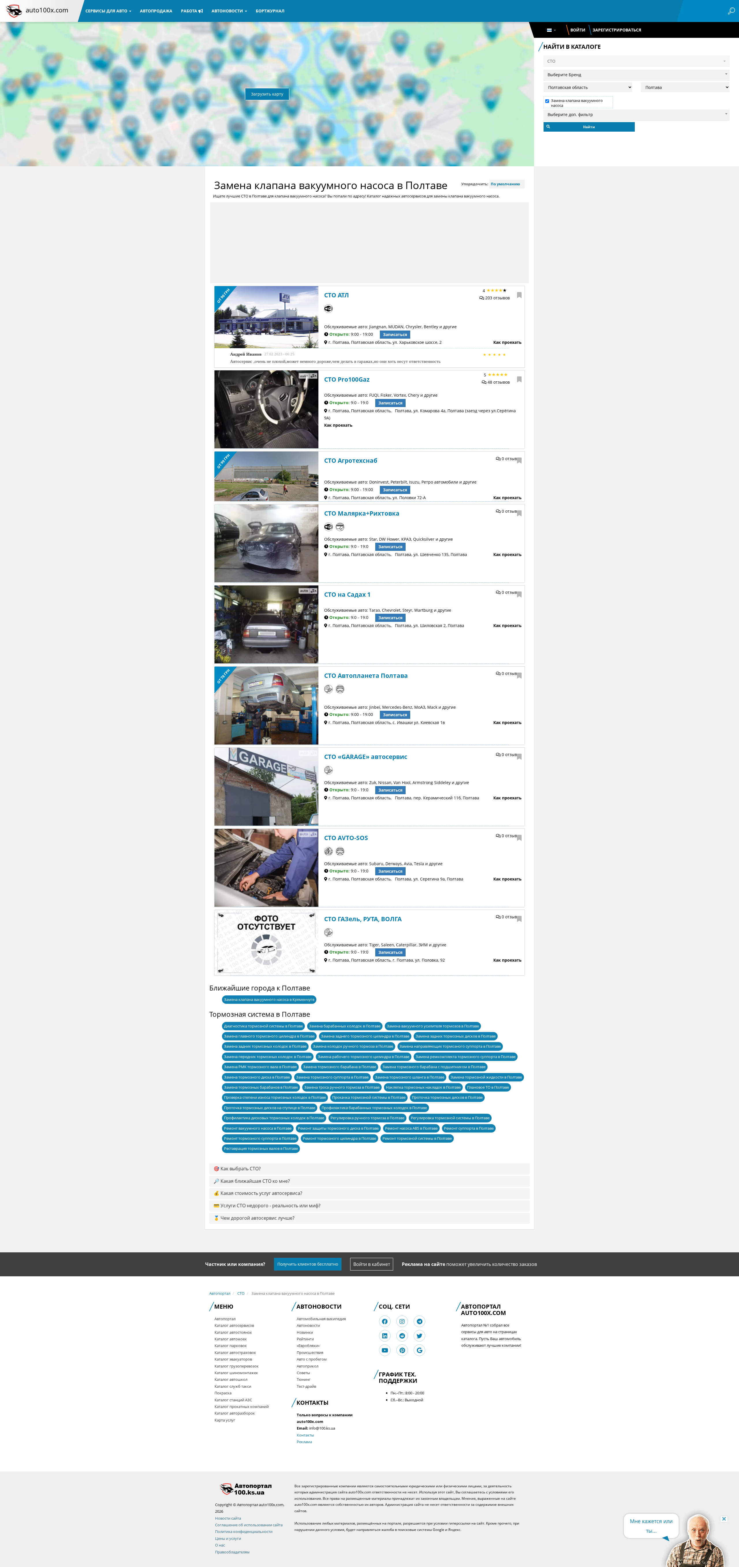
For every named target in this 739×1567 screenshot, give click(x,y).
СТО (241, 1293)
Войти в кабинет (371, 1264)
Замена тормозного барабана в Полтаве (339, 1066)
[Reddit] (402, 1336)
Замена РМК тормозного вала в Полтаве (260, 1066)
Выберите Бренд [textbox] (564, 74)
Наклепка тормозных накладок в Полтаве (423, 1087)
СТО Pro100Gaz (347, 379)
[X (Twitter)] (419, 1336)
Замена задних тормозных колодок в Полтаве (265, 1046)
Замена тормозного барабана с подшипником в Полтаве (434, 1066)
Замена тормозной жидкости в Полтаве (486, 1077)
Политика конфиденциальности (244, 1531)
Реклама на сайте (423, 1264)
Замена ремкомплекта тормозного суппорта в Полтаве (466, 1056)
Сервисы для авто (106, 11)
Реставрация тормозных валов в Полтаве (261, 1148)
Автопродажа (156, 11)
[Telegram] (419, 1321)
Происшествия (310, 1352)
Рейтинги (305, 1339)
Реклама (304, 1441)
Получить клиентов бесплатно (307, 1264)
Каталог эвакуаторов (233, 1359)
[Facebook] (385, 1321)
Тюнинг (304, 1379)
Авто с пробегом (312, 1359)
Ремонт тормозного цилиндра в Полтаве (339, 1138)
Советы (303, 1372)
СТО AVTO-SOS (346, 838)
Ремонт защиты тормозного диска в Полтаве (338, 1128)
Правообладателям (232, 1552)
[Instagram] (402, 1321)
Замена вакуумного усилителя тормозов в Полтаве (433, 1026)
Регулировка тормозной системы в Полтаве (450, 1117)
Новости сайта (228, 1518)
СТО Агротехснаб (350, 460)
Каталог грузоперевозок (236, 1366)
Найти (589, 126)
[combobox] (636, 74)
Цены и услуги (228, 1538)
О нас (220, 1545)
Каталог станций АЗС (233, 1399)
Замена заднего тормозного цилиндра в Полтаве (365, 1036)
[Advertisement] (369, 242)
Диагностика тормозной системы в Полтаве (263, 1026)
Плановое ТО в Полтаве (488, 1087)
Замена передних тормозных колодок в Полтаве (267, 1056)
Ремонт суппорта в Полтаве (469, 1128)
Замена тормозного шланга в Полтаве (409, 1077)
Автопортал (219, 1293)
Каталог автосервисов (234, 1325)
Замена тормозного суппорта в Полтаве (332, 1077)
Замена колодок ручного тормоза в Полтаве (353, 1046)
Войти (577, 30)
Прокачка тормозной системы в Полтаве (369, 1097)
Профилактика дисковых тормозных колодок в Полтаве (274, 1117)
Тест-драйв (306, 1386)
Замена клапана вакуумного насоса (577, 103)
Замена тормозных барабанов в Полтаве (261, 1087)
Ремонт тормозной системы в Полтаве (417, 1138)
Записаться (395, 334)
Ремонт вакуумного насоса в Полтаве (258, 1128)
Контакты (305, 1435)
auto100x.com (47, 9)
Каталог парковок (230, 1345)
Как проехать (507, 342)
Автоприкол (307, 1366)
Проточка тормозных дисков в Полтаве (447, 1097)
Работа (189, 11)
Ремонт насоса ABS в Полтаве (411, 1128)
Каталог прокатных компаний (241, 1406)
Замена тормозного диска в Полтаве (257, 1077)
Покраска (223, 1393)
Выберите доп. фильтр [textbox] (570, 114)
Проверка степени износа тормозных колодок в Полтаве (275, 1097)
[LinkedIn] (384, 1336)
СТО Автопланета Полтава (366, 675)
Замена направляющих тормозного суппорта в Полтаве (450, 1046)
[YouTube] (385, 1350)
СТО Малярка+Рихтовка (362, 513)
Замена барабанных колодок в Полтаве (344, 1026)
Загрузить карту (267, 94)
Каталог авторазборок (234, 1413)
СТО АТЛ (336, 295)
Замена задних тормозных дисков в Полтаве (456, 1036)
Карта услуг (224, 1420)
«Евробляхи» (308, 1345)
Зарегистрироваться (617, 30)
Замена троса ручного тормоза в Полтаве (342, 1087)
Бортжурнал (270, 11)
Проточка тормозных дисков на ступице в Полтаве (269, 1107)
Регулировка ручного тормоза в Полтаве (367, 1117)
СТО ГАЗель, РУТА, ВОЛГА (363, 919)
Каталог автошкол (230, 1379)
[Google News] (419, 1350)
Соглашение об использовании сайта (249, 1524)
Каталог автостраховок (235, 1352)
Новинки (305, 1332)
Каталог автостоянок (233, 1332)
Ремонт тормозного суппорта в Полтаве (260, 1138)
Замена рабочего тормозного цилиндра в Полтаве (363, 1056)
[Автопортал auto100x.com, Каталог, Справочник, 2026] (14, 11)
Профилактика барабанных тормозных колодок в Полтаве (374, 1107)
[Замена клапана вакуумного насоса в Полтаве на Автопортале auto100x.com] (250, 1489)
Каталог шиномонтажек (236, 1372)
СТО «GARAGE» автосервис (365, 757)
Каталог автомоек (230, 1339)
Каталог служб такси (232, 1386)
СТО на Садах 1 (347, 594)
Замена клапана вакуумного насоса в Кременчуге (269, 999)
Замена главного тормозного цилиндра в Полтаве (269, 1036)
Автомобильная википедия (321, 1318)
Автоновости (228, 11)
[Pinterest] (402, 1350)
